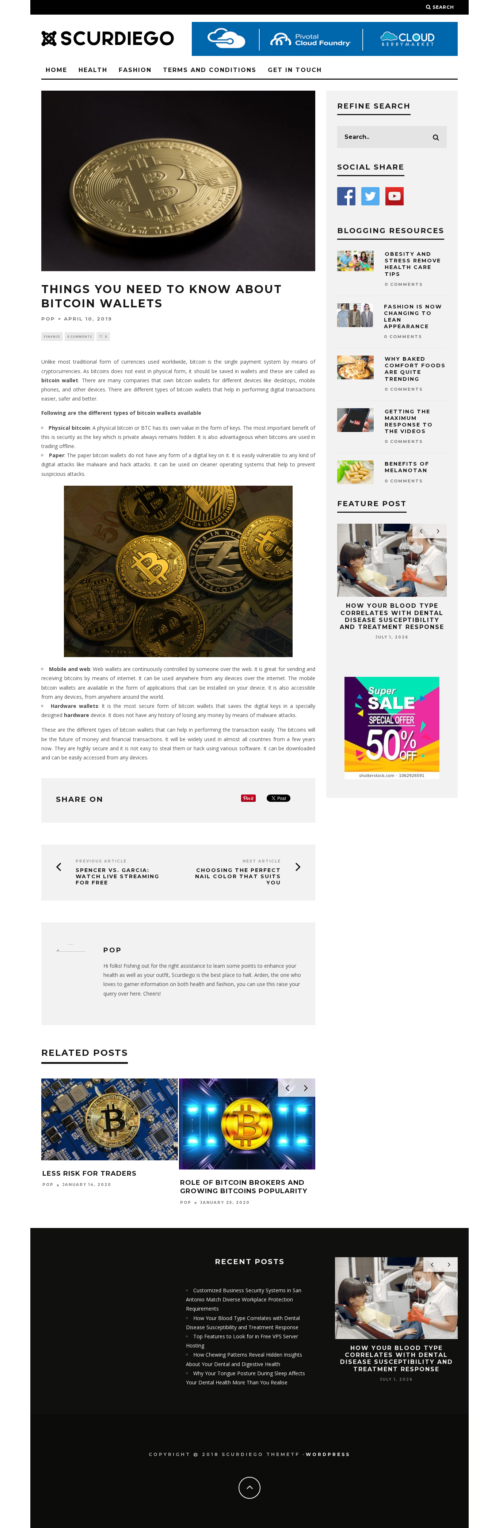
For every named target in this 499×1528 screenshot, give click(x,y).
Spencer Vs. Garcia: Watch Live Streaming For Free (117, 876)
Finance (52, 336)
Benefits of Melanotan (407, 467)
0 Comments (79, 336)
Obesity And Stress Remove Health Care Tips (413, 264)
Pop (48, 319)
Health (93, 70)
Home (56, 70)
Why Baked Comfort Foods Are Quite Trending (415, 369)
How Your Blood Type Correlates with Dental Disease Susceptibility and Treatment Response (392, 616)
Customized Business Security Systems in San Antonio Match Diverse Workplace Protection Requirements (243, 1299)
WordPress (328, 1454)
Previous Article (101, 861)
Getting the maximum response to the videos (409, 421)
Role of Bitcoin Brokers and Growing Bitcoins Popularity (243, 1187)
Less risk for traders (89, 1173)
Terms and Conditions (209, 70)
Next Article (262, 861)
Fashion (135, 70)
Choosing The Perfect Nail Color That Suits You (238, 876)
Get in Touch (295, 70)
